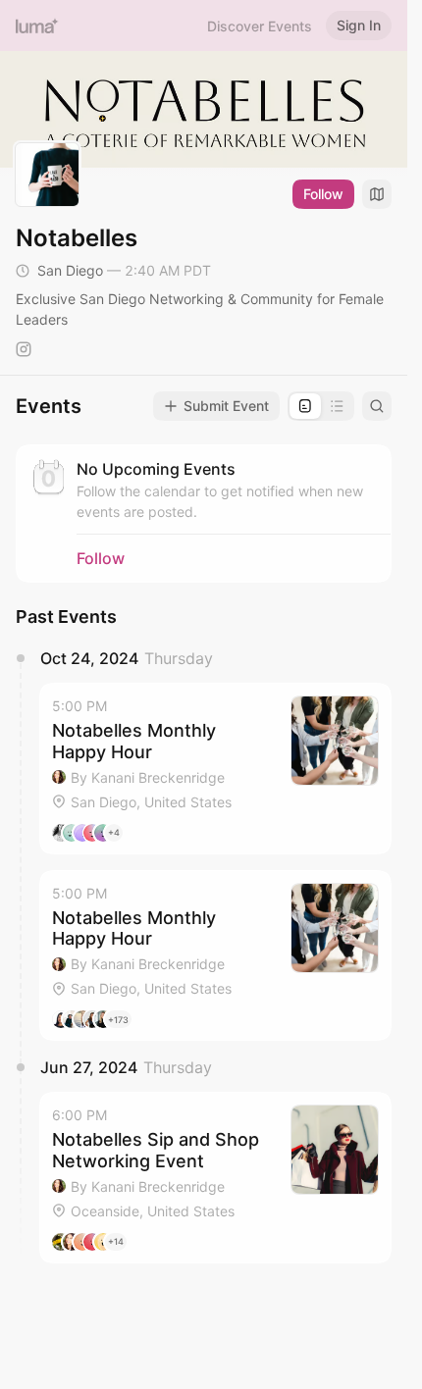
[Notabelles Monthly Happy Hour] (215, 768)
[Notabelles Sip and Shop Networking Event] (215, 1177)
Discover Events (259, 26)
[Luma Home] (37, 25)
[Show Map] (377, 194)
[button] (215, 768)
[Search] (377, 406)
